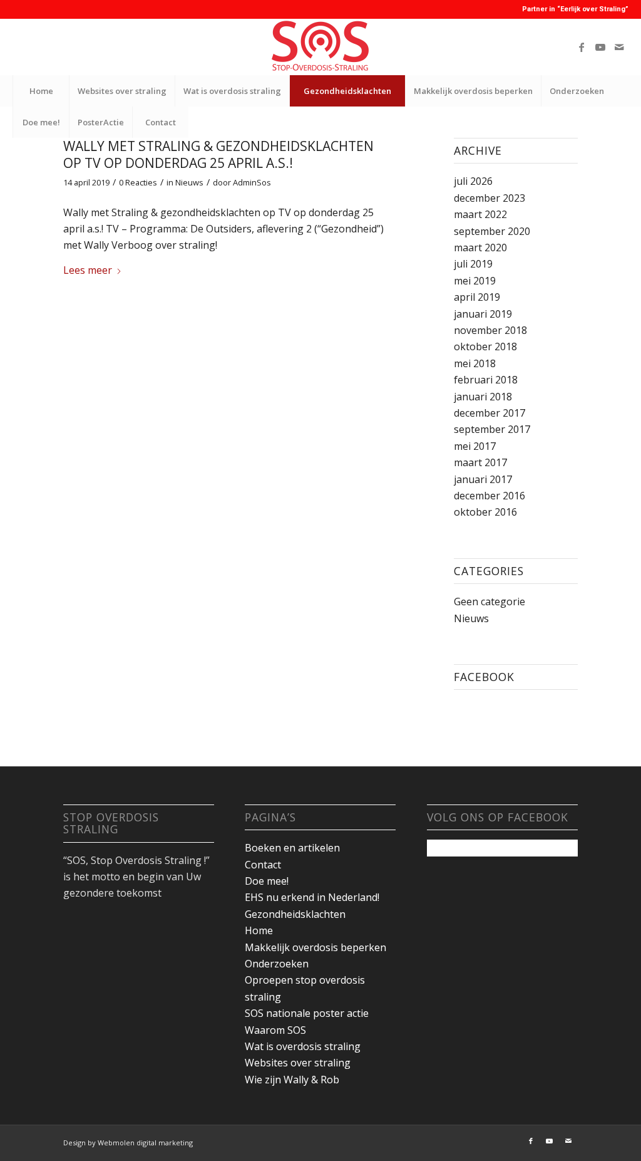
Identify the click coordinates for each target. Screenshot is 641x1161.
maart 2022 (480, 214)
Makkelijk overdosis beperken (315, 947)
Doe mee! (267, 881)
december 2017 (489, 413)
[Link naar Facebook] (581, 47)
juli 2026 (473, 181)
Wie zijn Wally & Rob (292, 1079)
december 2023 (489, 198)
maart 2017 (480, 462)
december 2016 (489, 495)
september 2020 (492, 231)
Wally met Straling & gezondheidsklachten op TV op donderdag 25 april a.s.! (218, 154)
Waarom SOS (275, 1030)
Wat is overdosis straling (303, 1046)
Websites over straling (298, 1063)
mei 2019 (475, 281)
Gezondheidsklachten (295, 914)
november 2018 (490, 330)
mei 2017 (475, 446)
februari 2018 (486, 380)
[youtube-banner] (320, 47)
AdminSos (252, 182)
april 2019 (477, 297)
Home (259, 930)
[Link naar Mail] (619, 47)
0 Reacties (138, 182)
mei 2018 (475, 363)
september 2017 (492, 429)
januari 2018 (483, 396)
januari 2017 (483, 479)
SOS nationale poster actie (307, 1013)
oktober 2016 (485, 512)
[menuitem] (41, 91)
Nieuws (189, 182)
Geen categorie (489, 601)
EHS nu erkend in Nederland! (312, 897)
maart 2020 (480, 247)
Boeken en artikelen (292, 848)
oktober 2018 (485, 346)
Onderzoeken (277, 964)
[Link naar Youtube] (600, 47)
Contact (263, 865)
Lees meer (87, 270)
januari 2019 (483, 314)
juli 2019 (473, 264)
